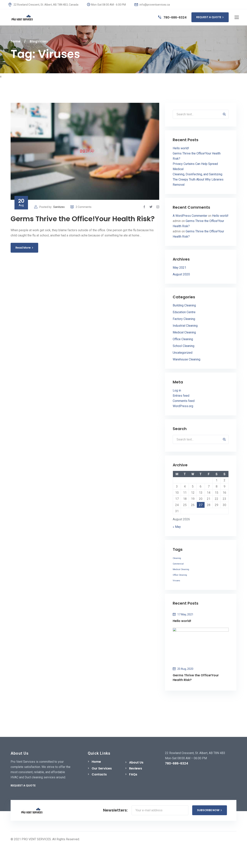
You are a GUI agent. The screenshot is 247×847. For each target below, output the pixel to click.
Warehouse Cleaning (186, 359)
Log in (177, 390)
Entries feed (181, 395)
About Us (136, 762)
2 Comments (83, 206)
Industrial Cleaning (185, 325)
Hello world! (181, 148)
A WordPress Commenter (190, 216)
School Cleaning (183, 346)
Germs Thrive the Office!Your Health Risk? (83, 219)
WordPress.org (183, 406)
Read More (23, 248)
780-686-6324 (175, 17)
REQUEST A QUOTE (208, 17)
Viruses (176, 580)
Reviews (135, 768)
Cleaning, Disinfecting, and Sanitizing (197, 174)
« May (177, 527)
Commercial (178, 564)
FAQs (133, 774)
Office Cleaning (183, 339)
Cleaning (177, 558)
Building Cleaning (184, 305)
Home (96, 761)
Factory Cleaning (184, 319)
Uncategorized (182, 352)
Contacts (99, 774)
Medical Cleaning (184, 332)
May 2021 (179, 267)
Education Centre (184, 312)
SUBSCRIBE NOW (208, 810)
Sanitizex (59, 206)
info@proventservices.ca (154, 4)
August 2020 (181, 274)
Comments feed (184, 401)
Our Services (102, 768)
